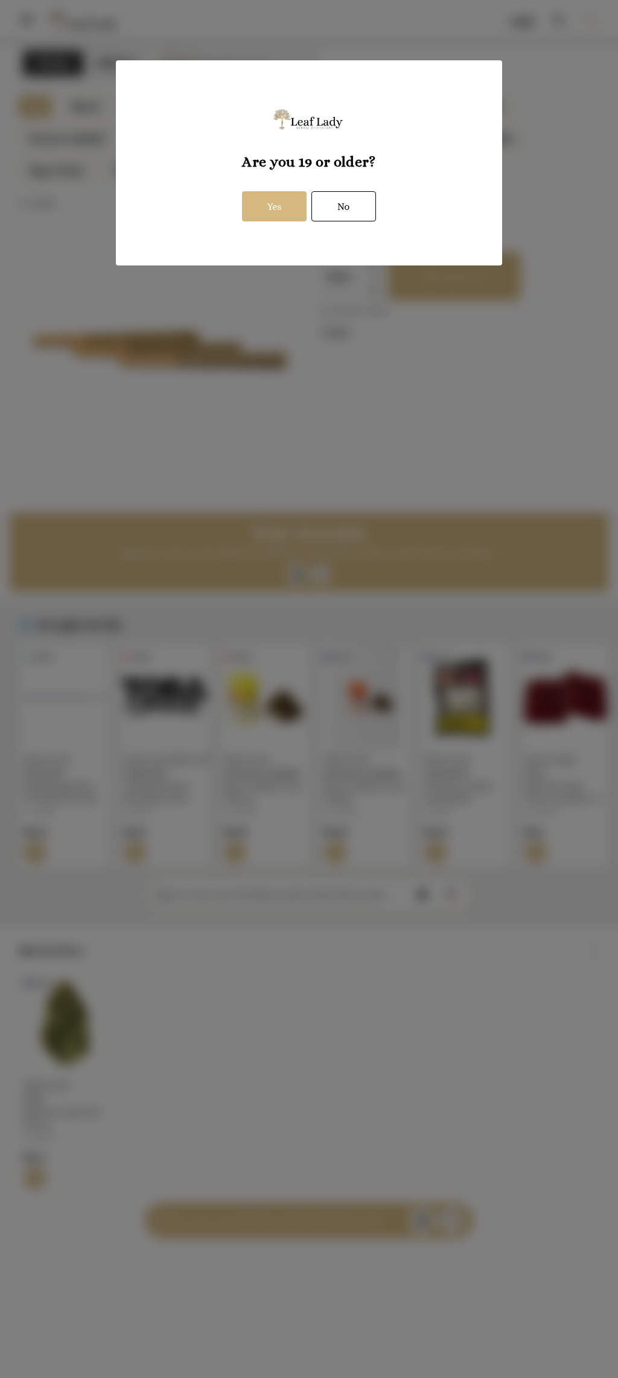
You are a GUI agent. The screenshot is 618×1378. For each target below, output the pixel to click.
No (343, 206)
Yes (274, 206)
